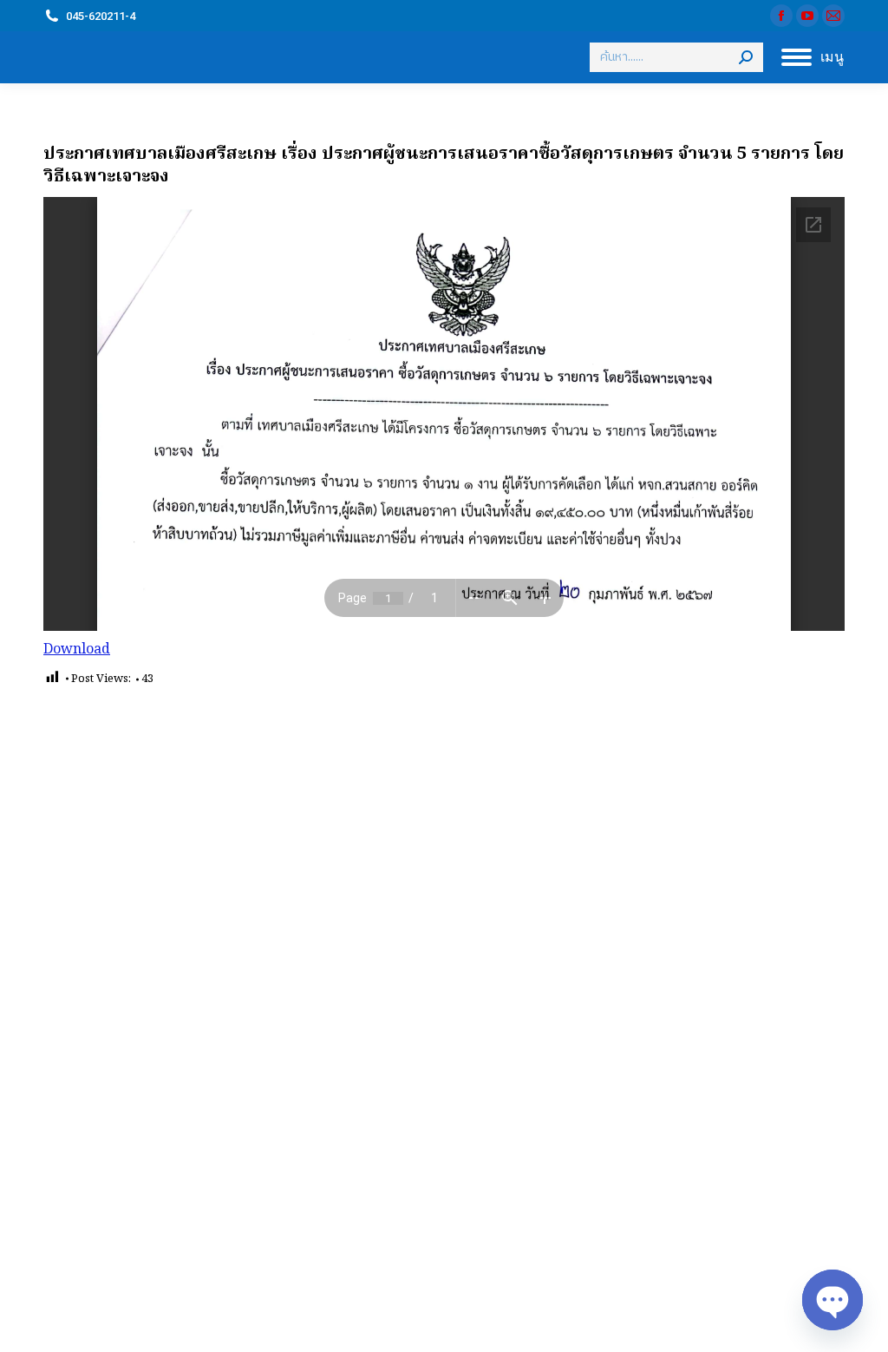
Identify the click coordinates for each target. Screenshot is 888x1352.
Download (76, 650)
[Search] (746, 57)
